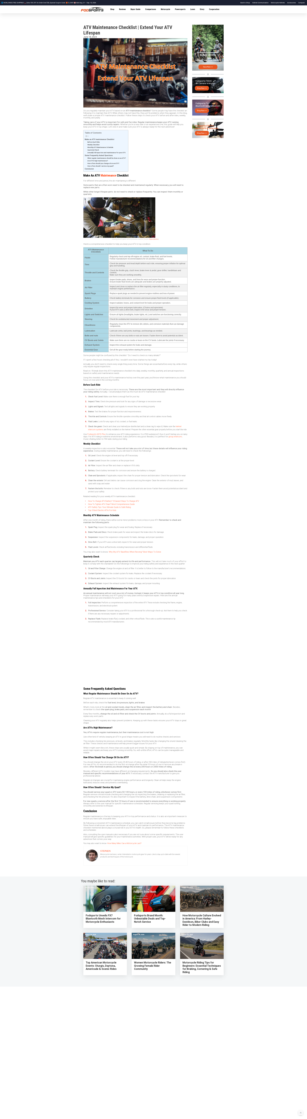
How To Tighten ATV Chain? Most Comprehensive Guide (111, 504)
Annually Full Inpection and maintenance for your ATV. (106, 153)
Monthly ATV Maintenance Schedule (100, 147)
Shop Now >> (202, 88)
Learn (192, 9)
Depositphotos (153, 239)
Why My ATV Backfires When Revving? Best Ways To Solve (135, 552)
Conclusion (89, 169)
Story (202, 9)
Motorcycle (165, 9)
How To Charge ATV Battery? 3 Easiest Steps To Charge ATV (113, 501)
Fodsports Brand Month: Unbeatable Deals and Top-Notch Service (150, 918)
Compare (301, 3)
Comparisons (150, 9)
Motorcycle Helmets (278, 3)
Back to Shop (245, 3)
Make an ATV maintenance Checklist (99, 139)
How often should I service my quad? (100, 166)
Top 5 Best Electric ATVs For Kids (102, 510)
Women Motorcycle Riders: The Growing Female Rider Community (152, 965)
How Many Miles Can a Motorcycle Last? (124, 843)
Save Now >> (208, 67)
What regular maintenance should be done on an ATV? (106, 158)
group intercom (175, 436)
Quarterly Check (93, 150)
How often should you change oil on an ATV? (103, 163)
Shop (112, 9)
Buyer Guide (135, 9)
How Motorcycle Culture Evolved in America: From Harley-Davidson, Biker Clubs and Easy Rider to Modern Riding (202, 920)
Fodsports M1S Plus (96, 434)
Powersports (180, 9)
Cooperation (214, 9)
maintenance (108, 175)
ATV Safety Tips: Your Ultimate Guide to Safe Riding (109, 507)
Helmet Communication (260, 3)
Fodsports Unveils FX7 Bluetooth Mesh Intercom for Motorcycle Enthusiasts (103, 918)
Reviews (122, 9)
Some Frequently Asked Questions (99, 155)
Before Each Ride (93, 142)
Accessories (291, 3)
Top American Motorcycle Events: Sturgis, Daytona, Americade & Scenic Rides (101, 965)
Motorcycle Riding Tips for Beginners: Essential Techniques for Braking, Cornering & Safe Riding (202, 967)
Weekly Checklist (93, 145)
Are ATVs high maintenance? (97, 161)
